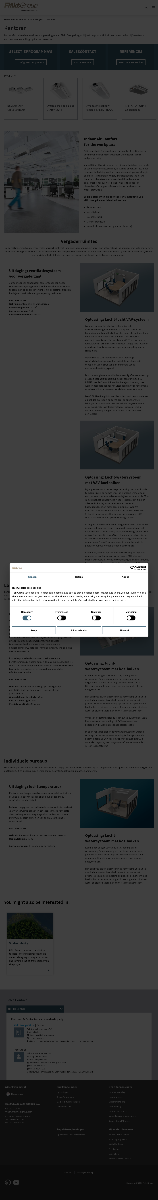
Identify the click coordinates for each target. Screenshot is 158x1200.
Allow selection (79, 630)
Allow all (124, 630)
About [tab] (125, 577)
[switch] (61, 618)
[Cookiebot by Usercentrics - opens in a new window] (132, 568)
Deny (34, 630)
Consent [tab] (32, 577)
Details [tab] (79, 577)
